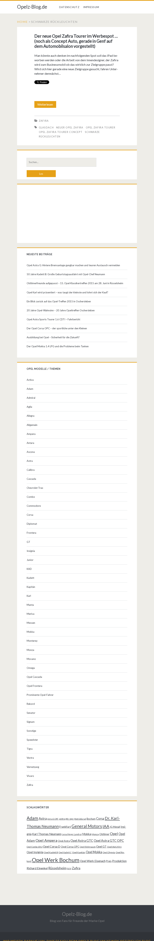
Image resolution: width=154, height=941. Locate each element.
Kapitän (31, 586)
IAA (106, 826)
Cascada (31, 478)
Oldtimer (104, 834)
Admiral (31, 397)
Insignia (31, 550)
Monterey (32, 640)
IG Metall (115, 826)
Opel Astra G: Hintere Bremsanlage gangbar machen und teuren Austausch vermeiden (73, 265)
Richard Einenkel (37, 868)
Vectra (30, 757)
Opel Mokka (94, 852)
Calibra (31, 469)
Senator (31, 712)
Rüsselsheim (57, 868)
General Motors (87, 826)
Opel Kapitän (78, 852)
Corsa (30, 514)
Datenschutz (69, 7)
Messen (31, 622)
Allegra (30, 415)
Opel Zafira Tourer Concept (61, 131)
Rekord (31, 703)
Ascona (31, 451)
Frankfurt (65, 826)
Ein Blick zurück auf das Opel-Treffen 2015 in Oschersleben (59, 301)
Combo (31, 496)
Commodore (34, 505)
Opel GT (101, 846)
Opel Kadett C (65, 852)
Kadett (30, 577)
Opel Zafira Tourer (100, 127)
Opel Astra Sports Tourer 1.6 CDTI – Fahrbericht (53, 319)
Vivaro (30, 775)
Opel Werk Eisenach (93, 861)
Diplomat (32, 523)
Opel (114, 833)
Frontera (31, 532)
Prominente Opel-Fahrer (40, 694)
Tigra (29, 748)
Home (22, 21)
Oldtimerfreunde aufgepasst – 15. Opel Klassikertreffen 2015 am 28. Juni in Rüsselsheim (75, 283)
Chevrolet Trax (35, 487)
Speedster (32, 739)
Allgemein (32, 424)
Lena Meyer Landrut (72, 834)
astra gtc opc (66, 818)
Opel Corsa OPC (70, 846)
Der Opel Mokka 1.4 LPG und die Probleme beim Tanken (58, 346)
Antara (30, 442)
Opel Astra (64, 840)
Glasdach (46, 127)
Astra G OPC (53, 819)
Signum (31, 721)
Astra (30, 460)
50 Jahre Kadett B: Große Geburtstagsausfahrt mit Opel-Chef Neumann (66, 274)
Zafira (44, 120)
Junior (30, 559)
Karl (29, 595)
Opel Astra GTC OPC (109, 841)
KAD (29, 568)
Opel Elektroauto (88, 847)
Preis (109, 861)
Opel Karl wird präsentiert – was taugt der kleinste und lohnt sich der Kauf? (67, 292)
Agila (29, 406)
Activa (30, 379)
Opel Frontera (34, 685)
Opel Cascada (34, 676)
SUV (69, 868)
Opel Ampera (46, 840)
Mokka (30, 631)
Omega (31, 667)
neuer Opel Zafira (69, 127)
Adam (30, 388)
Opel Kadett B (51, 852)
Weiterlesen (46, 105)
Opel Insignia (35, 852)
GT (28, 541)
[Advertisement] (77, 214)
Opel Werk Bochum (55, 860)
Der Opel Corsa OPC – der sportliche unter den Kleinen (57, 328)
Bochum (91, 818)
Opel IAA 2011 (114, 846)
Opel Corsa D (51, 846)
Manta (30, 604)
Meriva (30, 613)
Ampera (31, 433)
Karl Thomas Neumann (46, 834)
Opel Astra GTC (81, 841)
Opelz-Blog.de (32, 7)
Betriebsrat (80, 818)
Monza (30, 649)
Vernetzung (33, 766)
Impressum (91, 7)
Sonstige (31, 730)
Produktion (119, 861)
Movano (31, 658)
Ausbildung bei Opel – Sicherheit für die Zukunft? (53, 337)
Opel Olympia (109, 852)
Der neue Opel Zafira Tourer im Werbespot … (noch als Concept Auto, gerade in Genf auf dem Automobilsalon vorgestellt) (76, 41)
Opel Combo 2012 (34, 847)
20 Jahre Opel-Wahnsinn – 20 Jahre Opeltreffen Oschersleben (61, 310)
